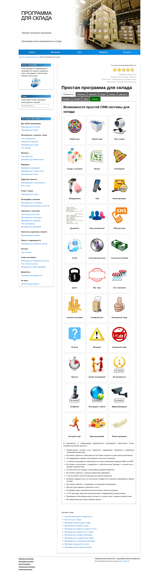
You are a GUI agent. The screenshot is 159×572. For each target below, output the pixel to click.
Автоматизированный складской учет (78, 516)
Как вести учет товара (72, 520)
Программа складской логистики (76, 544)
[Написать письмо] (36, 87)
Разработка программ (26, 558)
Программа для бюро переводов (33, 267)
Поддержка (103, 52)
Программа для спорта (29, 194)
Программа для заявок (29, 130)
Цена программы (24, 564)
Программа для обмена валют (32, 159)
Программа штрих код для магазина (78, 547)
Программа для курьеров (30, 221)
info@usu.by (126, 561)
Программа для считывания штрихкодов (79, 541)
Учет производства (28, 139)
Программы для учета (26, 561)
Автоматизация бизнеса (30, 284)
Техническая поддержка (27, 567)
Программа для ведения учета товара (78, 532)
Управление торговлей (29, 142)
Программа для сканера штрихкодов (78, 535)
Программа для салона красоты (33, 183)
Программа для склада (30, 145)
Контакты (127, 52)
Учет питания (26, 252)
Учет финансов (27, 156)
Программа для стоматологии (32, 171)
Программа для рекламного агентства (35, 206)
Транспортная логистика (30, 214)
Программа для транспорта (31, 217)
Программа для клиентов (30, 127)
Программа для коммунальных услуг (35, 261)
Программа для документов (31, 275)
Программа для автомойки (31, 227)
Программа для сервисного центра (34, 244)
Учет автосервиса (28, 224)
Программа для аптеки (29, 174)
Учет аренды (26, 148)
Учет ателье (25, 186)
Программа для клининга (30, 235)
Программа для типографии (31, 203)
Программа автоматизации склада (77, 523)
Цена (79, 52)
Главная (32, 52)
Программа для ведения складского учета (80, 529)
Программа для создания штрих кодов (79, 538)
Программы (55, 52)
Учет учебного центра (29, 264)
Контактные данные (25, 569)
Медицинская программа (30, 168)
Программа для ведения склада (76, 526)
